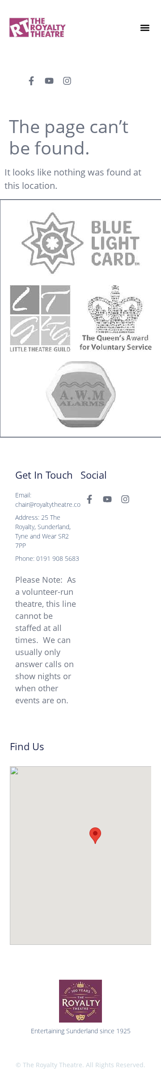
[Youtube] (49, 81)
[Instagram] (67, 81)
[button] (144, 27)
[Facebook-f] (31, 81)
